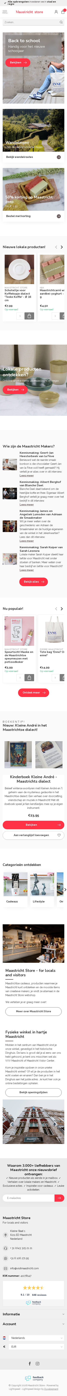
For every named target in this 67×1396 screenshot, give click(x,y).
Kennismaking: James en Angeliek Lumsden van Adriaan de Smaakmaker (41, 514)
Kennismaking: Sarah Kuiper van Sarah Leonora (41, 549)
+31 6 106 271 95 (19, 1258)
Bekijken (31, 824)
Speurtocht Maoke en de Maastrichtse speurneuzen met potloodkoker (19, 657)
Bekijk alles (31, 581)
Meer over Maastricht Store (33, 1011)
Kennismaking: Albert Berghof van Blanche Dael (40, 483)
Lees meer (27, 475)
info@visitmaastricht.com (24, 1268)
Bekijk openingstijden (33, 1092)
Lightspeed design (31, 1389)
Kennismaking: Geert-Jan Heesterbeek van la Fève (37, 454)
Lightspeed (14, 1389)
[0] (62, 11)
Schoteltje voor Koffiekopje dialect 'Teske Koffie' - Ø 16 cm (18, 295)
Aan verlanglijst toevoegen (31, 835)
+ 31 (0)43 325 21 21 (21, 1248)
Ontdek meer (31, 692)
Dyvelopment (51, 1389)
